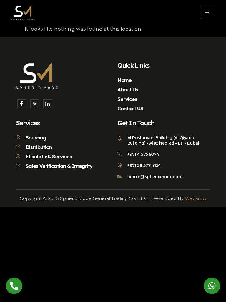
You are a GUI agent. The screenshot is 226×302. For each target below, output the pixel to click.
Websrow (195, 198)
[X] (34, 103)
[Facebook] (21, 103)
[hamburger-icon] (206, 12)
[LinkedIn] (47, 103)
